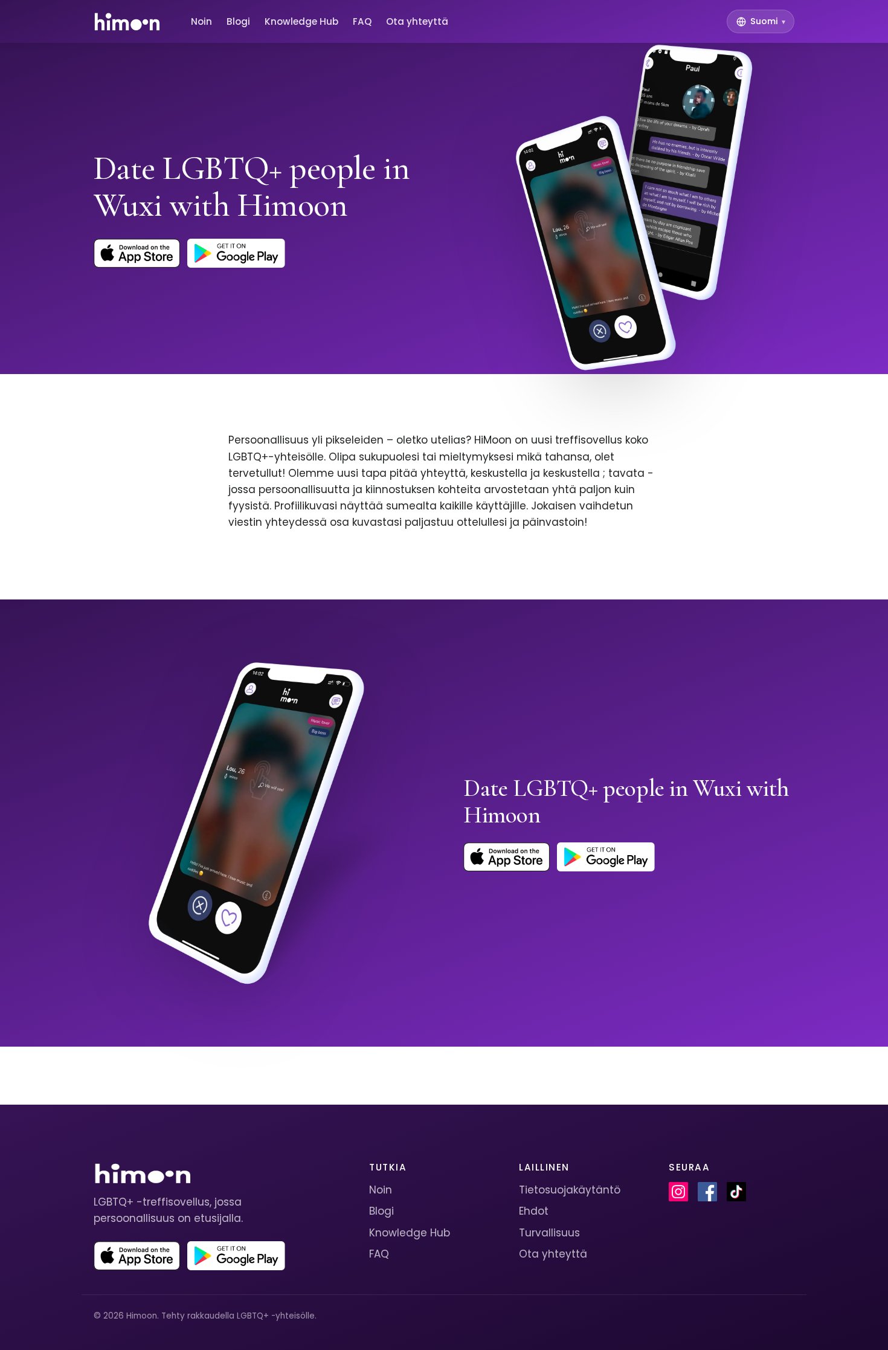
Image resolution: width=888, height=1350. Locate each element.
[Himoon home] (126, 21)
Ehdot (534, 1211)
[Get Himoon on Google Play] (236, 253)
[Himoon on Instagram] (678, 1191)
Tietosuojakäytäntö (569, 1190)
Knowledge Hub (301, 21)
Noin (201, 21)
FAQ (362, 21)
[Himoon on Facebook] (707, 1191)
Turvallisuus (549, 1233)
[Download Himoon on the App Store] (137, 253)
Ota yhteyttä (417, 21)
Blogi (238, 21)
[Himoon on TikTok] (736, 1191)
